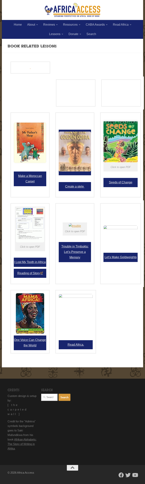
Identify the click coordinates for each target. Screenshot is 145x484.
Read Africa (121, 24)
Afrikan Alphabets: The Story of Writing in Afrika (22, 444)
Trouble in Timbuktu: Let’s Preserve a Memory (75, 252)
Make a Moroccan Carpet (30, 178)
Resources (70, 24)
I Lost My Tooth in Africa (30, 262)
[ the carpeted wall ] (17, 409)
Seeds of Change (120, 182)
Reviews (49, 24)
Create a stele (75, 186)
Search (91, 34)
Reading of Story (28, 273)
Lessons (54, 34)
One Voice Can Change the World (30, 342)
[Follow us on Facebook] (121, 475)
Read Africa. (76, 344)
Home (18, 24)
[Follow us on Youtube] (134, 475)
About (31, 24)
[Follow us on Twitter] (128, 475)
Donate (73, 34)
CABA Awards (95, 24)
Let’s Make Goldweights (121, 257)
